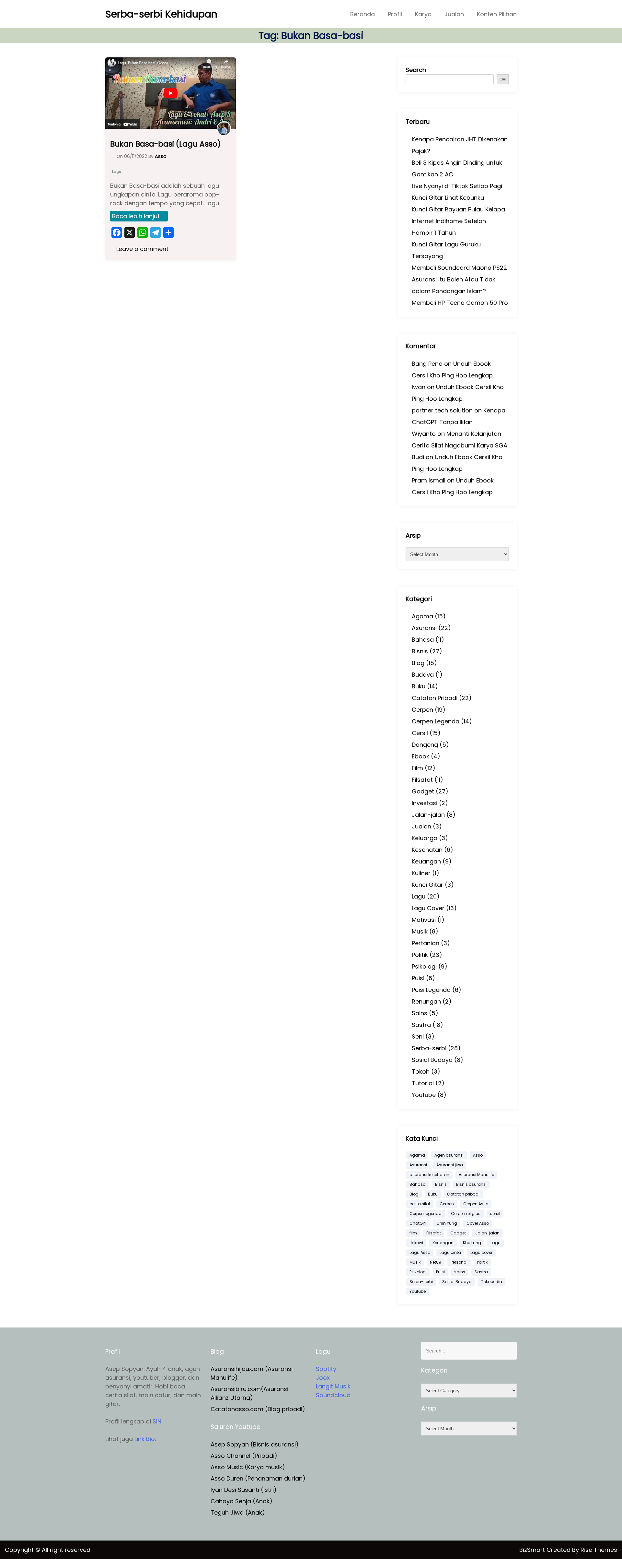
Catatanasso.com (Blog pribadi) (258, 1409)
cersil (495, 1213)
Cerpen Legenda (435, 721)
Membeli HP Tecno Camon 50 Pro (460, 303)
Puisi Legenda (431, 990)
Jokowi (416, 1242)
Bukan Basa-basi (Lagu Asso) (165, 144)
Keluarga (424, 838)
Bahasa (423, 640)
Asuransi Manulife (476, 1174)
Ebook (420, 756)
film (413, 1233)
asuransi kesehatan (429, 1174)
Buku (418, 686)
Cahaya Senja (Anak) (241, 1501)
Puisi (418, 978)
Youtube (424, 1095)
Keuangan (426, 861)
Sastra (421, 1025)
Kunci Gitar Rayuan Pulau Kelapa (458, 209)
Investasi (424, 803)
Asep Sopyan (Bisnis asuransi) (255, 1444)
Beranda (362, 14)
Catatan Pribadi (434, 698)
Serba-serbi (429, 1048)
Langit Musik (333, 1386)
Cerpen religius (465, 1213)
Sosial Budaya (432, 1060)
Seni (418, 1036)
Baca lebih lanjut (136, 216)
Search (416, 70)
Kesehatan (427, 850)
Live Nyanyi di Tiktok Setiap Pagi (457, 186)
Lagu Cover (428, 908)
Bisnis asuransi (471, 1184)
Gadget (423, 791)
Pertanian (425, 943)
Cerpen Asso (475, 1204)
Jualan (454, 14)
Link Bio (144, 1439)
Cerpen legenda (425, 1213)
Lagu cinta (450, 1252)
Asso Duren (227, 1478)
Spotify (326, 1369)
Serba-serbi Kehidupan (161, 14)
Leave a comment (141, 249)
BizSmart (533, 1550)
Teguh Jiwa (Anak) (238, 1512)
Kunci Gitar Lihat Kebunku (448, 198)
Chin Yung (446, 1223)
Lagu (116, 171)
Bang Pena (427, 364)
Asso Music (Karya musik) (248, 1467)
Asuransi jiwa (449, 1165)
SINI (158, 1421)
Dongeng (425, 745)
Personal (459, 1262)
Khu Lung (472, 1242)
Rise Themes (599, 1550)
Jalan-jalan (428, 815)
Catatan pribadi (463, 1194)
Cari (503, 79)
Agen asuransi (449, 1155)
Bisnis (420, 651)
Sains (419, 1013)
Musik (420, 931)
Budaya (423, 675)
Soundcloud (333, 1395)
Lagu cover (481, 1252)
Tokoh (421, 1071)
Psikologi (424, 966)
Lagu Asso (419, 1252)
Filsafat (422, 780)
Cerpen (422, 710)
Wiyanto (424, 434)
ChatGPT (418, 1223)
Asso (478, 1155)
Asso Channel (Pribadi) (244, 1456)
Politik (420, 955)
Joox (323, 1378)
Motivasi (424, 920)
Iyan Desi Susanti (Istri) (244, 1490)
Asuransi (424, 628)
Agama (422, 616)
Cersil (420, 733)
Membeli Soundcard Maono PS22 (459, 268)
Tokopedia (491, 1281)
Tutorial (423, 1083)
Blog (418, 663)
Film (417, 768)
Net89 (435, 1262)
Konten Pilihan (497, 14)
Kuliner (421, 873)
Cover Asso (477, 1223)
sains (459, 1272)
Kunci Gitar (427, 885)
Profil (395, 14)
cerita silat (419, 1204)
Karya (423, 14)
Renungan (426, 1001)
